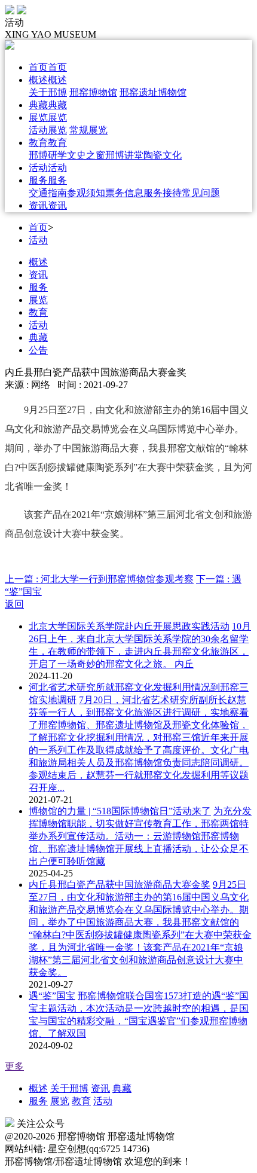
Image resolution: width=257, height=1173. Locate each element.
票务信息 (124, 193)
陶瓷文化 (162, 155)
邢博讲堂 (124, 155)
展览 (38, 300)
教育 (38, 312)
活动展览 (48, 130)
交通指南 (48, 193)
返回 (14, 604)
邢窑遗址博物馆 (153, 92)
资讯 (38, 275)
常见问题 (201, 193)
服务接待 (162, 193)
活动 (38, 240)
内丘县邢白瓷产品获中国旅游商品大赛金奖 (119, 884)
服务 (38, 287)
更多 (14, 1066)
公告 (38, 350)
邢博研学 (48, 155)
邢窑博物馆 (93, 92)
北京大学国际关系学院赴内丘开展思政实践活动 (129, 626)
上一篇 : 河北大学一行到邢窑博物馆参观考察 (99, 579)
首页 (38, 227)
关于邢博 (48, 92)
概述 (38, 262)
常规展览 (88, 130)
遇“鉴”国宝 (52, 996)
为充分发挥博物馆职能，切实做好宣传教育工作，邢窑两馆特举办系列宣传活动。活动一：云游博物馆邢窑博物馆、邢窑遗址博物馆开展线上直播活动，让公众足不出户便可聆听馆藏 (140, 836)
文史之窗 (86, 155)
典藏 (38, 337)
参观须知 (86, 193)
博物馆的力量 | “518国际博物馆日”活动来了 (120, 811)
